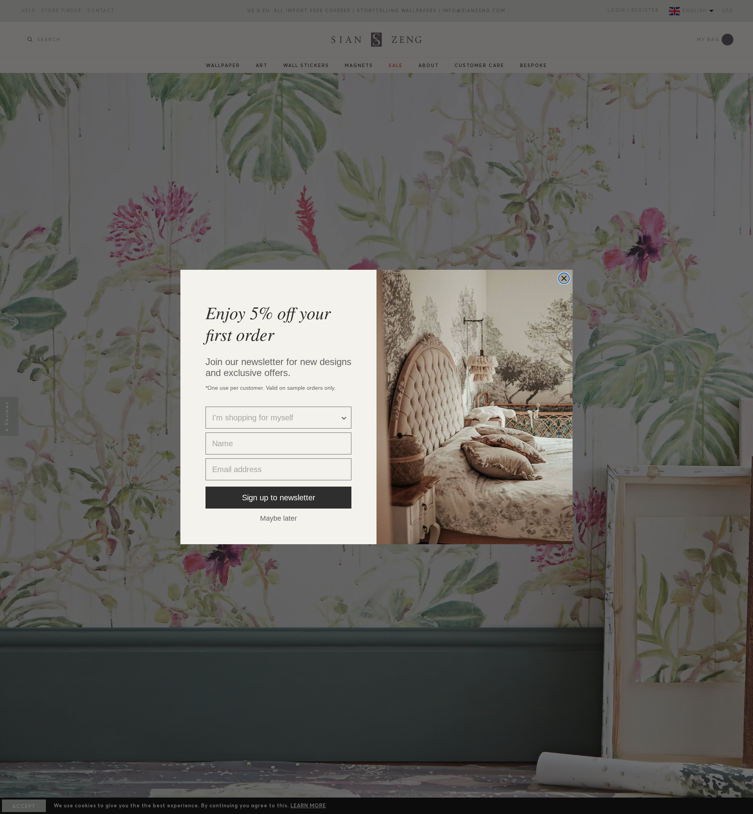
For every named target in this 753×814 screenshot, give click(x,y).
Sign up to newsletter (278, 497)
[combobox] (276, 417)
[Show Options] (344, 417)
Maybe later (278, 518)
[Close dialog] (563, 278)
